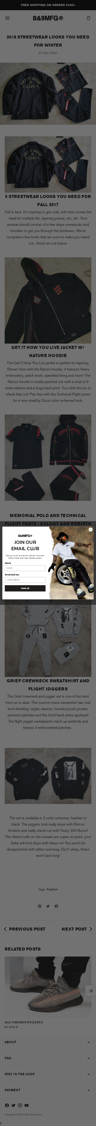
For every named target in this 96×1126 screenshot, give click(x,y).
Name (8, 563)
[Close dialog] (91, 530)
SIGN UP (25, 588)
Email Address (12, 575)
